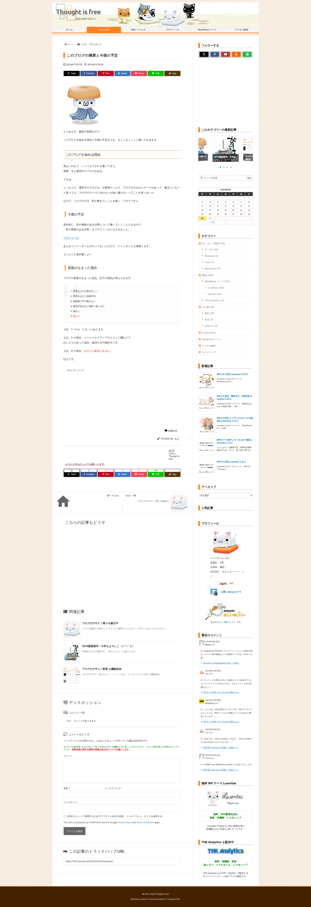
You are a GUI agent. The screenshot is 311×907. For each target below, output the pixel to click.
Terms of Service (145, 822)
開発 (207, 275)
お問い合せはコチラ (231, 591)
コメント (68, 755)
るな (176, 438)
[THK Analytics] (225, 851)
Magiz (208, 644)
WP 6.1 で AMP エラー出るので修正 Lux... (221, 692)
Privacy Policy (125, 822)
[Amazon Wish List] (226, 611)
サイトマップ (209, 352)
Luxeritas (216, 287)
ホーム (70, 44)
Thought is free (173, 899)
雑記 (209, 313)
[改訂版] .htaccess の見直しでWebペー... (221, 747)
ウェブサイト (70, 802)
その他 (83, 44)
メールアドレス (113, 788)
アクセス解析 (209, 345)
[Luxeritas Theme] (225, 798)
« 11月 (212, 222)
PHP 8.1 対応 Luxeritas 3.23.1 (231, 461)
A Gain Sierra (209, 332)
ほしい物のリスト (227, 622)
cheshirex (209, 703)
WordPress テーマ (217, 281)
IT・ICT (211, 249)
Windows (211, 256)
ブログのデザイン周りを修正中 (100, 623)
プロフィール (71, 237)
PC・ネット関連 (213, 243)
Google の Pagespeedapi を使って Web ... (221, 663)
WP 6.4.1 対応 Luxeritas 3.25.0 (232, 374)
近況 (209, 319)
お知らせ (97, 44)
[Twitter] (204, 54)
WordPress (213, 268)
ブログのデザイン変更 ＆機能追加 (101, 668)
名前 (66, 788)
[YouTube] (225, 54)
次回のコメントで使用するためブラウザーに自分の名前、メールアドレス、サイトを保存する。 (115, 816)
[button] (204, 149)
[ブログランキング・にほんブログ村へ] (225, 583)
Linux (209, 262)
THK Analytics (214, 300)
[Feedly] (247, 54)
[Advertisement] (94, 396)
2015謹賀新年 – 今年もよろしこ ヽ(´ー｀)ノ (108, 646)
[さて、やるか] (84, 104)
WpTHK (214, 294)
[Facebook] (215, 54)
